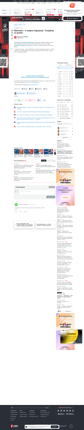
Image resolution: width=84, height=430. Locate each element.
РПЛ (24, 24)
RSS (60, 311)
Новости (33, 3)
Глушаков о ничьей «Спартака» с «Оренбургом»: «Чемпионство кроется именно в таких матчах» (65, 152)
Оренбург (60, 84)
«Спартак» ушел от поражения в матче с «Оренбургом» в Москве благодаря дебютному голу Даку (24, 166)
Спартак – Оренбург (65, 114)
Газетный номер (23, 412)
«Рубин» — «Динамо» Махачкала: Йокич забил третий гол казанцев (64, 216)
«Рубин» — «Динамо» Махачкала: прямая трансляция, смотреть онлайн (64, 307)
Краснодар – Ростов (65, 108)
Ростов (60, 89)
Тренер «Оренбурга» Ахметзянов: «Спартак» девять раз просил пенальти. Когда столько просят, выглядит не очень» (64, 245)
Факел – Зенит (64, 106)
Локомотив (60, 93)
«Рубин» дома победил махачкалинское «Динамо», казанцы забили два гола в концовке (24, 179)
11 (64, 149)
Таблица (38, 2)
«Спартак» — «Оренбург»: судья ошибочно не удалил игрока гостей (65, 297)
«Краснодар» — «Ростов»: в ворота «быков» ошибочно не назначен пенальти (22, 173)
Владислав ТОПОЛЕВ (22, 36)
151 (15, 170)
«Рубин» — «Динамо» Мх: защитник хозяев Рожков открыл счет (64, 232)
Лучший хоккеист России (33, 416)
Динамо (60, 79)
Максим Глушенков (63, 127)
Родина (60, 91)
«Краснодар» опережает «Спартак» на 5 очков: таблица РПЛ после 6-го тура (65, 158)
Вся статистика (65, 137)
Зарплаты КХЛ (32, 414)
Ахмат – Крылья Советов (66, 111)
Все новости (68, 311)
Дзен (32, 88)
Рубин (60, 81)
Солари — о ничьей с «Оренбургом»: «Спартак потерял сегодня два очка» (64, 252)
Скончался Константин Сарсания (34, 75)
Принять (55, 426)
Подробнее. (60, 427)
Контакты (12, 420)
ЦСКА (59, 76)
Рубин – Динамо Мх (65, 116)
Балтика (60, 78)
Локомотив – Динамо (65, 109)
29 (37, 163)
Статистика (50, 2)
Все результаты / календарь (65, 118)
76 (63, 294)
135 (65, 267)
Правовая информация (45, 414)
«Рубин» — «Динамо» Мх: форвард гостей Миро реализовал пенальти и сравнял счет (65, 226)
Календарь (44, 2)
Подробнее (41, 427)
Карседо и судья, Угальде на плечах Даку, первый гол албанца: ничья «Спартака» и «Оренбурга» (63, 145)
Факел (60, 96)
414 (15, 163)
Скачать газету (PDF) (23, 414)
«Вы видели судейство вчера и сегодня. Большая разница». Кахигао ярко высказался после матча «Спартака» (46, 171)
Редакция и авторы (14, 412)
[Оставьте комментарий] (37, 191)
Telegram (25, 88)
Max (46, 88)
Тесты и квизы (32, 412)
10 (64, 161)
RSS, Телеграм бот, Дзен (45, 412)
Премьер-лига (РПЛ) (26, 2)
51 (15, 176)
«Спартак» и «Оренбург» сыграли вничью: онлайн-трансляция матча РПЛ (45, 166)
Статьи (55, 2)
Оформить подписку (23, 416)
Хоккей (20, 1)
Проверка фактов (14, 414)
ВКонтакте (39, 88)
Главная (16, 24)
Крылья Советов (61, 88)
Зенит (60, 74)
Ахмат (60, 86)
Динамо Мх (60, 83)
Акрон (60, 94)
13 (37, 168)
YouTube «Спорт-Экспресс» (66, 407)
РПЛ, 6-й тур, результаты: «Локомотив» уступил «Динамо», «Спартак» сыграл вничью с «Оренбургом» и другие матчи (64, 165)
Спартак (60, 73)
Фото (59, 2)
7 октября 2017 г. (34, 84)
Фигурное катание (40, 1)
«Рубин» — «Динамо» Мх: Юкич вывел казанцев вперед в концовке (65, 221)
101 (65, 241)
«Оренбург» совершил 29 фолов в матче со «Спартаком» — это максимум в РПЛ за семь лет (64, 263)
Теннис (32, 1)
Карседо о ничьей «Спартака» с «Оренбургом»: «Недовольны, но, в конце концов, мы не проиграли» (65, 257)
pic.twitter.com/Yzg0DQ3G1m (32, 82)
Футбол (15, 1)
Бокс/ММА (26, 1)
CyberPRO (58, 1)
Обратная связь (43, 416)
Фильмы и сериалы (50, 1)
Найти (47, 407)
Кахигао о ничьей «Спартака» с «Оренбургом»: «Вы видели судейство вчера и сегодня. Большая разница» (64, 270)
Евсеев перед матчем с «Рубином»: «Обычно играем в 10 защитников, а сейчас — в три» (65, 238)
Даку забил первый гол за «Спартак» (63, 302)
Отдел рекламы (13, 416)
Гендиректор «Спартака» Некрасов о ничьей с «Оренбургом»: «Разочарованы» (65, 277)
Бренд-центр (13, 418)
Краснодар (60, 71)
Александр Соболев (64, 130)
